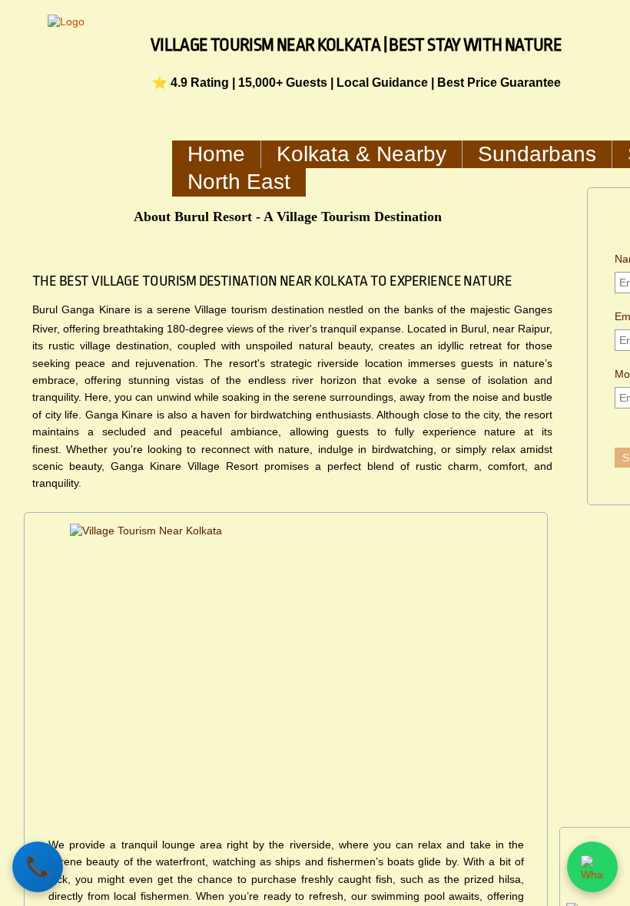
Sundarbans (537, 154)
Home (216, 154)
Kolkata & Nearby (361, 154)
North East (238, 181)
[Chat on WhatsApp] (592, 867)
